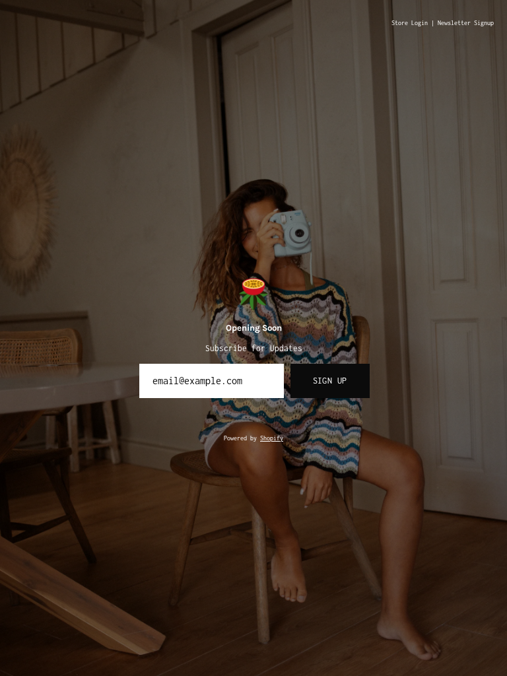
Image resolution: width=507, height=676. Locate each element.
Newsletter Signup (466, 23)
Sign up (330, 381)
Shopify (271, 438)
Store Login (409, 23)
